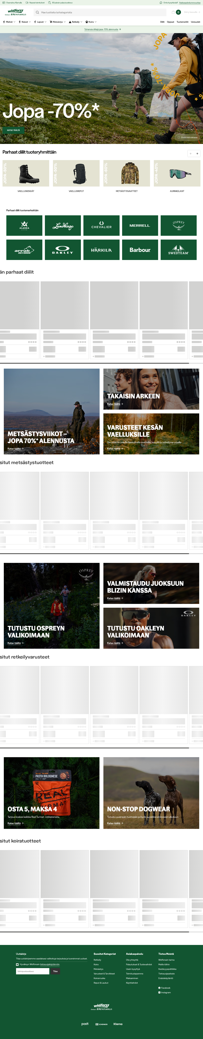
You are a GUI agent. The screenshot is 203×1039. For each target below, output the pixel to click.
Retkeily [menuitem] (75, 21)
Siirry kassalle (190, 12)
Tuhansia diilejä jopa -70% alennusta (101, 29)
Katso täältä (13, 130)
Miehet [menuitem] (9, 21)
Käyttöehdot (132, 982)
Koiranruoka (99, 978)
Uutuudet (195, 21)
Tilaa (55, 971)
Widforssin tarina (166, 959)
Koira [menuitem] (91, 21)
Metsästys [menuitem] (58, 21)
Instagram (166, 992)
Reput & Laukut (101, 982)
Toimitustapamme (134, 973)
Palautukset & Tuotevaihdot (139, 964)
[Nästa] (197, 153)
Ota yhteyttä (132, 959)
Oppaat (170, 21)
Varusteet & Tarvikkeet (104, 973)
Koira (96, 964)
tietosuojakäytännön (49, 964)
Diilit (162, 21)
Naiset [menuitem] (25, 21)
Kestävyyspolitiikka (167, 969)
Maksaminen (132, 978)
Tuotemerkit (182, 21)
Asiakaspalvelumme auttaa (189, 2)
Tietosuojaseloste (166, 973)
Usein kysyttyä (133, 969)
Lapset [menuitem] (40, 21)
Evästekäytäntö (165, 978)
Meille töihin (164, 964)
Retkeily (97, 959)
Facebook (165, 987)
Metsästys (98, 969)
